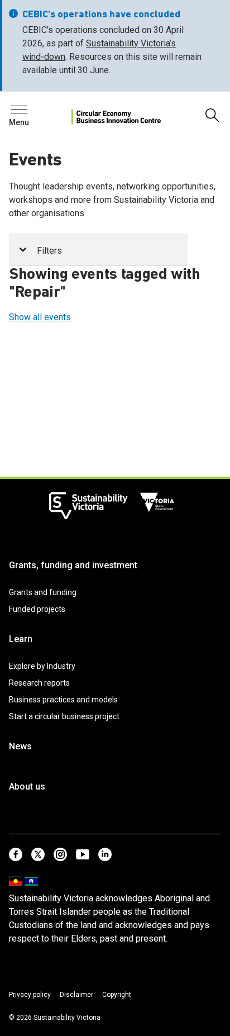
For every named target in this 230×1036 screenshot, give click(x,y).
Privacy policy (30, 995)
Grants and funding (42, 592)
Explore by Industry (42, 666)
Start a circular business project (64, 716)
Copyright (116, 995)
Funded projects (37, 609)
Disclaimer (76, 995)
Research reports (39, 682)
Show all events (40, 317)
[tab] (98, 250)
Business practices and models (63, 699)
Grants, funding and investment (73, 565)
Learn (20, 639)
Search (27, 112)
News (20, 746)
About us (27, 786)
